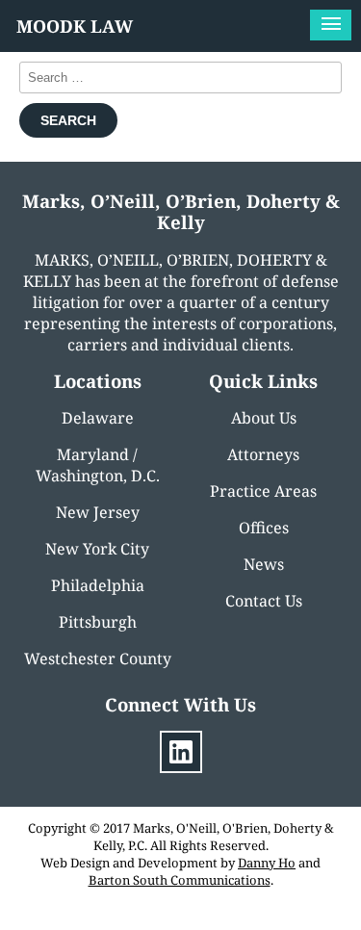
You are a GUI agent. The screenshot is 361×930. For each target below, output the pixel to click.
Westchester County (97, 658)
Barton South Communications (180, 880)
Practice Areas (263, 491)
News (264, 564)
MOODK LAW (74, 26)
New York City (97, 548)
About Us (264, 417)
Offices (264, 527)
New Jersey (98, 512)
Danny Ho (267, 862)
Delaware (98, 417)
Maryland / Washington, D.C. (98, 465)
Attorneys (263, 454)
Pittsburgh (98, 622)
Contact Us (263, 600)
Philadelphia (97, 585)
